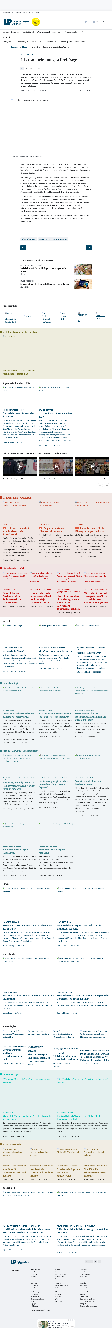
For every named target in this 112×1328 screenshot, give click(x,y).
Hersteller (15, 32)
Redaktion (34, 1288)
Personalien (35, 1279)
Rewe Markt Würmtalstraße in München (91, 478)
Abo (56, 1299)
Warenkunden (50, 41)
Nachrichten (59, 1272)
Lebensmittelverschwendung (53, 239)
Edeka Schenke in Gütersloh (50, 478)
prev (100, 485)
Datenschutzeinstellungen (40, 1310)
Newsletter (8, 12)
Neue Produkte (85, 1274)
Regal (33, 1301)
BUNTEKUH (35, 1296)
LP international (43, 32)
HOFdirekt (34, 1306)
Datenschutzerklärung (87, 1299)
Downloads (83, 1288)
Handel (6, 32)
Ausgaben (58, 1294)
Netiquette (83, 1303)
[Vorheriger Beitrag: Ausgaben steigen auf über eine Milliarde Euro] (23, 247)
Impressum (84, 1296)
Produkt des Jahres (62, 1285)
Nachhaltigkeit (28, 32)
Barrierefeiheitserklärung (88, 1306)
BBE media (34, 1294)
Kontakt (38, 12)
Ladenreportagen (21, 41)
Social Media (80, 41)
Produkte (56, 32)
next (106, 485)
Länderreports (66, 41)
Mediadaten (28, 12)
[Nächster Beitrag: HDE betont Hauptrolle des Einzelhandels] (89, 247)
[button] (30, 68)
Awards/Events (71, 32)
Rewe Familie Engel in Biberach (15, 478)
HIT (56, 1288)
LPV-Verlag (34, 1285)
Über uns (85, 31)
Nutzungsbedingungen (87, 1301)
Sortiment (34, 1276)
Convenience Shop (37, 1299)
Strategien (7, 41)
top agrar (34, 1303)
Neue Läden (36, 41)
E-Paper (18, 12)
